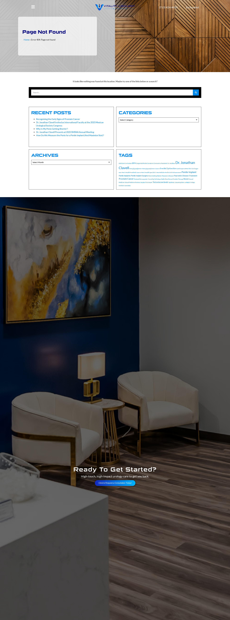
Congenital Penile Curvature (144, 163)
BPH (134, 163)
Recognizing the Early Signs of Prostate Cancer (58, 119)
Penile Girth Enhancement (173, 172)
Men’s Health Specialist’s (148, 172)
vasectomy (127, 185)
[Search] (196, 92)
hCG (190, 168)
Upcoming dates (179, 182)
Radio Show (164, 179)
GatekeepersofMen (182, 168)
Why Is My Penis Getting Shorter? (52, 128)
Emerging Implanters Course (151, 168)
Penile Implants (124, 176)
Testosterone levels (160, 182)
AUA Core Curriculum (125, 163)
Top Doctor (171, 182)
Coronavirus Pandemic (160, 163)
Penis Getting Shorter (155, 176)
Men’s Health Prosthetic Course (131, 172)
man (120, 172)
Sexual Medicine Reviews (132, 182)
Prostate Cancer (126, 179)
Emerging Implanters (135, 168)
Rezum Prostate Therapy (175, 179)
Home (26, 39)
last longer (195, 168)
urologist (187, 182)
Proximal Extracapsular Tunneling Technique (147, 179)
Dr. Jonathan (171, 163)
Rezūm (186, 179)
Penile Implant (189, 172)
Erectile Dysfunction (168, 168)
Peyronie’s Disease (167, 176)
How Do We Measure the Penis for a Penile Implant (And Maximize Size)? (70, 135)
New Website (160, 172)
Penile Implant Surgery (139, 176)
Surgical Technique (146, 182)
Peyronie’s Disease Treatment (185, 176)
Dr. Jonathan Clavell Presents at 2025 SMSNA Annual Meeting (65, 132)
